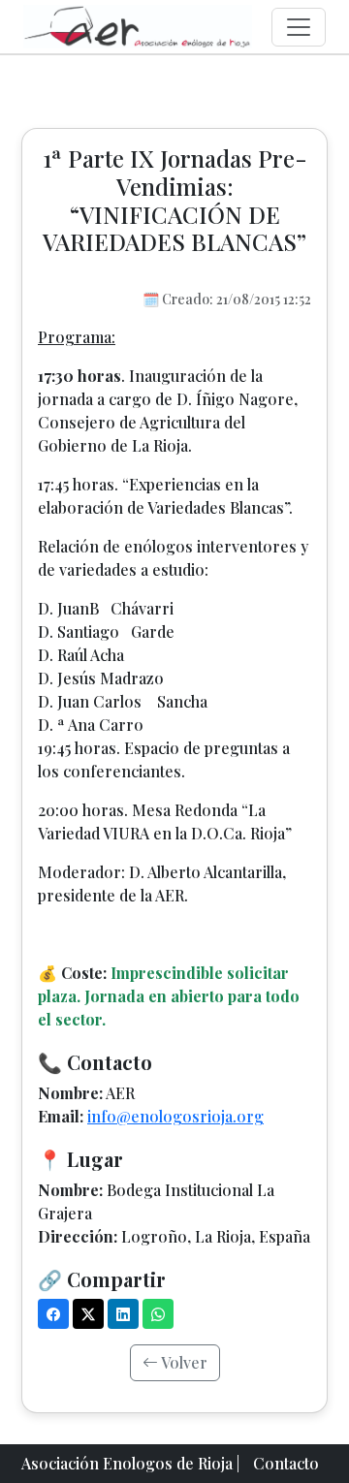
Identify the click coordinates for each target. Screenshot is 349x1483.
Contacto (286, 1463)
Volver (182, 1362)
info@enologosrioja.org (175, 1116)
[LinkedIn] (123, 1314)
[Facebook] (53, 1314)
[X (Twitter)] (88, 1314)
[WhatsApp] (158, 1314)
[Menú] (298, 27)
